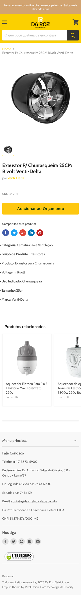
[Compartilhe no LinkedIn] (31, 232)
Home (6, 49)
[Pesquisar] (73, 35)
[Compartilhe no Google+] (22, 232)
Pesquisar (8, 576)
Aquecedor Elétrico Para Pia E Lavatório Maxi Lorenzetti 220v (26, 388)
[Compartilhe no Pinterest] (39, 232)
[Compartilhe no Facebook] (5, 232)
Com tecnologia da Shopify (56, 587)
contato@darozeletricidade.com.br (34, 501)
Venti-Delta (16, 178)
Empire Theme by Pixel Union (20, 587)
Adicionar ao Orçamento (40, 208)
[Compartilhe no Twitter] (14, 232)
